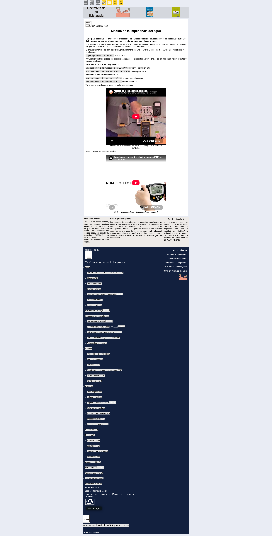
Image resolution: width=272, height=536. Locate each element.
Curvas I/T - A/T (93, 365)
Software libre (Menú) (94, 478)
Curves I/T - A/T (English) (97, 451)
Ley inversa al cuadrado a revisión (101, 294)
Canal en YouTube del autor (175, 271)
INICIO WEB (92, 278)
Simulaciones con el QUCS (98, 413)
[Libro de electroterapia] (149, 17)
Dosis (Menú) (91, 467)
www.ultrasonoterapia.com (176, 263)
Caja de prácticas (94, 397)
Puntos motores (93, 440)
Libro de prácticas (94, 392)
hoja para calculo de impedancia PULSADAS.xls (108, 71)
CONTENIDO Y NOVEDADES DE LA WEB (105, 273)
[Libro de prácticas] (176, 17)
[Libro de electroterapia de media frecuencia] (103, 5)
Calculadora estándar (96, 321)
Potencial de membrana (97, 343)
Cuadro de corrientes (96, 375)
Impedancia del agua (96, 419)
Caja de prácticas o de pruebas (100, 55)
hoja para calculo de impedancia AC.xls (104, 81)
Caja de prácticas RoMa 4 (98, 403)
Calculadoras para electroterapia (101, 332)
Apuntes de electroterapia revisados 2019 (104, 370)
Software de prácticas (96, 408)
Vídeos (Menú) (91, 430)
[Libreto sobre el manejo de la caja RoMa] (121, 5)
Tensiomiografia (93, 457)
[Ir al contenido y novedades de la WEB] (86, 521)
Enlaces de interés (95, 300)
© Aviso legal (94, 508)
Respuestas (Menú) (93, 311)
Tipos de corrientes (95, 359)
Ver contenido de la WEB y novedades (106, 525)
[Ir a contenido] (91, 5)
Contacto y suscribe (93, 484)
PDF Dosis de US (94, 381)
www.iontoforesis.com (178, 258)
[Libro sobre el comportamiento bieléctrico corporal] (109, 5)
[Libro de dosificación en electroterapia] (115, 5)
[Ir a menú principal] (86, 5)
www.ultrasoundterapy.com (175, 267)
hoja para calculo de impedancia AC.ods (104, 78)
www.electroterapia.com (177, 254)
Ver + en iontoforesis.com (97, 424)
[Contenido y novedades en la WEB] (98, 5)
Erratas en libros (94, 289)
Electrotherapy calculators (98, 327)
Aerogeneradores (94, 305)
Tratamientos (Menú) (94, 473)
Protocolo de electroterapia (98, 354)
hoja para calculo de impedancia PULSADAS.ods (108, 68)
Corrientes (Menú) (93, 462)
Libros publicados (94, 283)
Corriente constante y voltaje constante (103, 338)
